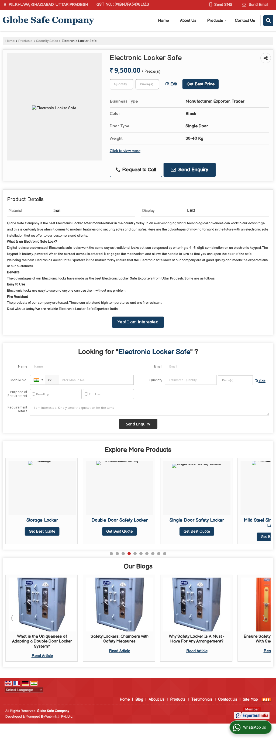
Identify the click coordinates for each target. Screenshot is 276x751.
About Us (188, 20)
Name (22, 366)
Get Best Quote (42, 531)
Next (263, 618)
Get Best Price (201, 84)
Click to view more (125, 151)
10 (164, 553)
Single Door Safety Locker (197, 520)
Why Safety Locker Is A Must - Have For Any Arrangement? (135, 639)
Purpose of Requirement (17, 394)
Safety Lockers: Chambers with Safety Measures (57, 639)
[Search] (268, 20)
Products (215, 20)
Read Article (57, 651)
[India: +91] (37, 380)
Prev (12, 618)
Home (163, 20)
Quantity (155, 380)
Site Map (250, 699)
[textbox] (147, 84)
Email (158, 366)
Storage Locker (42, 520)
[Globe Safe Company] (48, 20)
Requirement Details (17, 409)
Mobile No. (19, 380)
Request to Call (138, 170)
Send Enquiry (192, 170)
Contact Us (245, 20)
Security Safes (47, 41)
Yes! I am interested (138, 322)
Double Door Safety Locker (119, 520)
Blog (139, 699)
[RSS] (266, 699)
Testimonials (201, 699)
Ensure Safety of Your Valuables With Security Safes (212, 639)
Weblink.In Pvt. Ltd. (59, 717)
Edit (173, 84)
